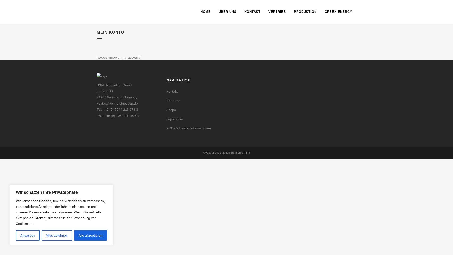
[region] (61, 215)
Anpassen (27, 235)
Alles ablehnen (57, 235)
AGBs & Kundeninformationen (188, 128)
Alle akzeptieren (90, 235)
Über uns (173, 100)
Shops (171, 110)
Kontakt (172, 91)
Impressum (174, 119)
